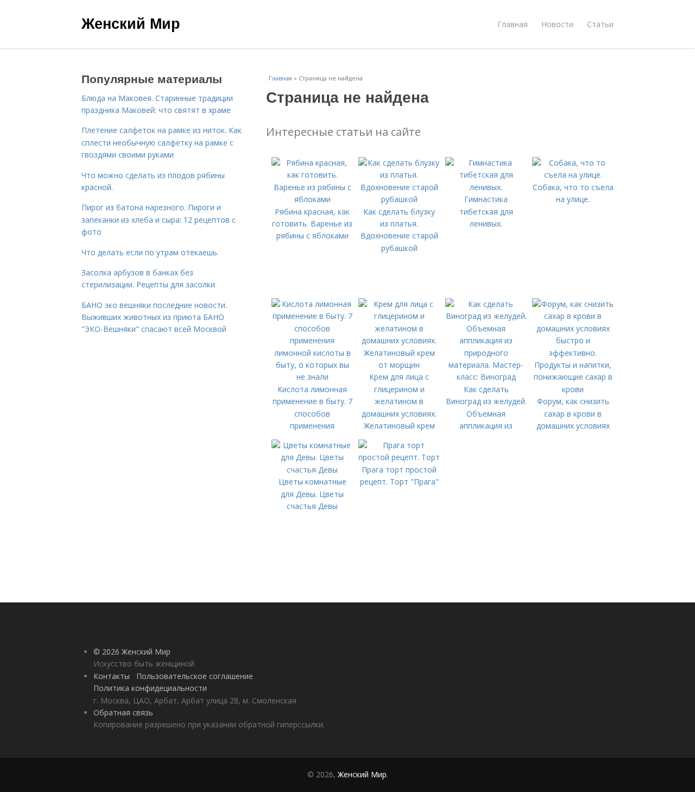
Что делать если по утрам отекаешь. (150, 252)
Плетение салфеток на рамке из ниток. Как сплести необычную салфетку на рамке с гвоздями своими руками (161, 142)
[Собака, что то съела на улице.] (573, 174)
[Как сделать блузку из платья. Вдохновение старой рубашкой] (399, 199)
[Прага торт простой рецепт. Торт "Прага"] (399, 457)
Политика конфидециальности (150, 688)
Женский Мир (130, 22)
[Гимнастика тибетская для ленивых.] (486, 187)
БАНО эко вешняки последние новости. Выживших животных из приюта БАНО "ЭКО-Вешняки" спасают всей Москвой (154, 317)
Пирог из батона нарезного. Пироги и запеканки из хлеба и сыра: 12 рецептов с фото (158, 219)
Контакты (111, 676)
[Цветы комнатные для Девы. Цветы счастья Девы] (312, 469)
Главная (512, 24)
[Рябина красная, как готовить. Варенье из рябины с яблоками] (312, 199)
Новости (557, 24)
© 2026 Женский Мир (131, 651)
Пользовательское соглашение (194, 676)
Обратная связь (123, 712)
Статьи (600, 24)
